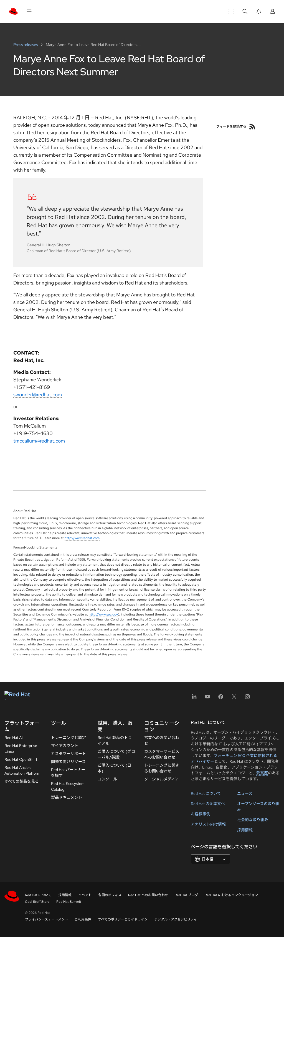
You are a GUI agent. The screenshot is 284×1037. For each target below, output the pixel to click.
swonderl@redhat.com (37, 394)
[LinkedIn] (194, 698)
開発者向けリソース (68, 761)
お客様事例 (200, 813)
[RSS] (252, 126)
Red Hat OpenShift (20, 759)
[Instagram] (247, 698)
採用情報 (245, 829)
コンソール (107, 779)
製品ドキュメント (66, 797)
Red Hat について (206, 793)
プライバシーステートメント (46, 919)
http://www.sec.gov (103, 614)
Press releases (26, 44)
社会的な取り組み (252, 819)
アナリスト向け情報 (208, 824)
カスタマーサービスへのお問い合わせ (161, 754)
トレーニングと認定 (68, 737)
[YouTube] (207, 698)
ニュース (244, 793)
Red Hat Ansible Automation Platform (22, 770)
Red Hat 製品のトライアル (115, 740)
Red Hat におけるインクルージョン (231, 895)
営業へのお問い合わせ (161, 740)
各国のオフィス (109, 895)
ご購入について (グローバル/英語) (116, 754)
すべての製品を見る (21, 781)
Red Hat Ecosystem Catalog (68, 786)
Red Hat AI (13, 737)
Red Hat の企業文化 (208, 803)
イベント (85, 895)
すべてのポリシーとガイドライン (123, 919)
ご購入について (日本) (114, 768)
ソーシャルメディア (161, 779)
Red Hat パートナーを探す (68, 772)
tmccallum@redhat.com (39, 441)
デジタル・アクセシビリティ (175, 919)
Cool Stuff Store (37, 901)
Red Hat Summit (68, 901)
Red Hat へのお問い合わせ (148, 895)
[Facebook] (220, 698)
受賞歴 (262, 772)
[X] (234, 698)
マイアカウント (64, 745)
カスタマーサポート (68, 753)
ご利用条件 (83, 919)
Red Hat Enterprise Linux (20, 748)
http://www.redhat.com (82, 538)
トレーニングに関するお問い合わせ (161, 768)
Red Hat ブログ (186, 895)
